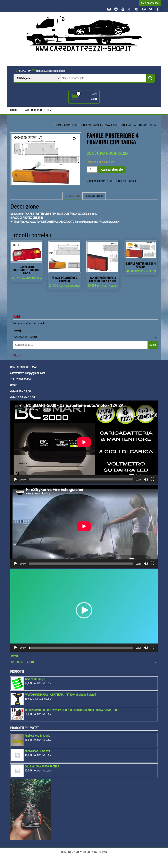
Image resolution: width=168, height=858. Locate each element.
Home (58, 125)
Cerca (152, 344)
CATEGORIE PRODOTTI (36, 110)
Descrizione (72, 195)
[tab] (72, 196)
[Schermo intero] (152, 479)
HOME (13, 110)
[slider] (81, 648)
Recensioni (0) (94, 195)
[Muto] (146, 479)
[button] (84, 610)
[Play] (16, 479)
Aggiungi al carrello (112, 169)
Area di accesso (150, 3)
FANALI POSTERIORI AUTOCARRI (82, 125)
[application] (84, 442)
